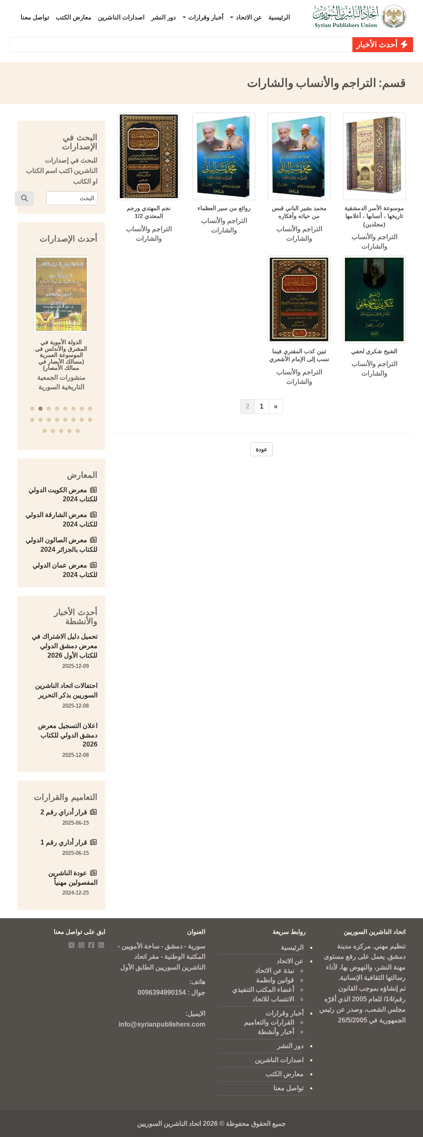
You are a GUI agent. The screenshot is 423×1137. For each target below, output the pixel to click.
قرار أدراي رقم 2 (63, 812)
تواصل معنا (35, 17)
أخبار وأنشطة (276, 1031)
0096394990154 (162, 992)
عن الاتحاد (248, 17)
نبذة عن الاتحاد (274, 970)
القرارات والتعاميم (269, 1022)
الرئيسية (279, 17)
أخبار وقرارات (205, 17)
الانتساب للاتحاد (273, 999)
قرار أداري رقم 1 (63, 842)
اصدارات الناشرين (121, 17)
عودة (261, 449)
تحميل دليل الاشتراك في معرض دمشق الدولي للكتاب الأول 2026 (64, 646)
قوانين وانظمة (275, 980)
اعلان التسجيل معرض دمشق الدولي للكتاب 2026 (67, 735)
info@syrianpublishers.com (162, 1024)
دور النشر (163, 17)
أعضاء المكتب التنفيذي (263, 989)
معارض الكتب (73, 17)
